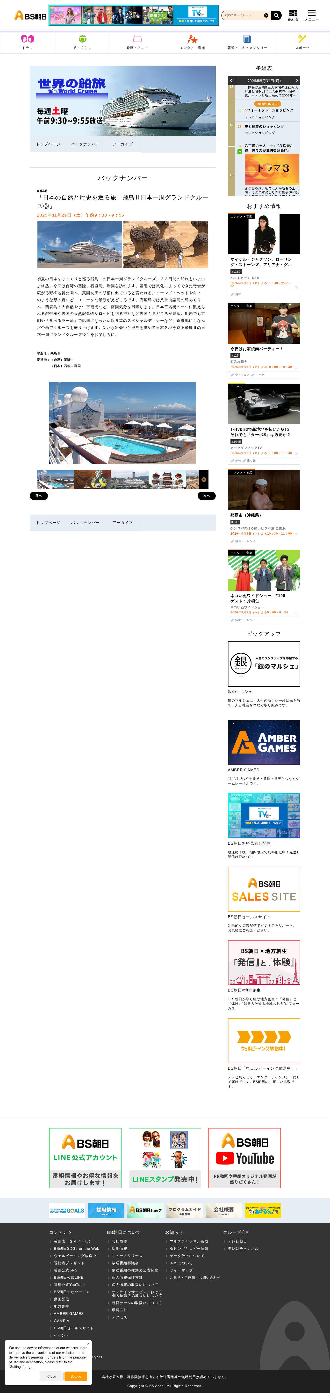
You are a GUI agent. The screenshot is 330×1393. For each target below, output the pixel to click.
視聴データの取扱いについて (137, 1303)
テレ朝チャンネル (243, 1248)
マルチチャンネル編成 (189, 1241)
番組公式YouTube (69, 1285)
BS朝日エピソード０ (72, 1292)
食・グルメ (242, 375)
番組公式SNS (66, 1270)
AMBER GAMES (69, 1313)
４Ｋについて (181, 1263)
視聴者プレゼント (69, 1263)
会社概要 (119, 1241)
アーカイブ (122, 144)
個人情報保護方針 (127, 1277)
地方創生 (61, 1306)
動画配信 (61, 1299)
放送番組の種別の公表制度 (135, 1270)
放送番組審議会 (125, 1263)
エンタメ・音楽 (192, 48)
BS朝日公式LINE (69, 1277)
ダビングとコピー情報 (189, 1248)
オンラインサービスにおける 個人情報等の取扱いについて (134, 1294)
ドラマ (27, 48)
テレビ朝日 (237, 1241)
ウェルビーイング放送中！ (77, 1256)
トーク (260, 375)
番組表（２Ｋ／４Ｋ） (73, 1241)
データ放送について (187, 1256)
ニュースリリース (127, 1256)
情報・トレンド (245, 541)
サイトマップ (181, 1270)
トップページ (48, 144)
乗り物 (251, 460)
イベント (61, 1335)
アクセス (119, 1317)
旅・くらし (82, 48)
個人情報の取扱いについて (135, 1285)
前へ (39, 495)
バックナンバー (85, 144)
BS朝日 (30, 15)
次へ (206, 495)
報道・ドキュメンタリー (247, 48)
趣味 (238, 294)
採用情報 (119, 1248)
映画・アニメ (137, 48)
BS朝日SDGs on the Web (76, 1248)
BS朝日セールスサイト (74, 1328)
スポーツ (302, 48)
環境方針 (119, 1310)
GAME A (61, 1321)
